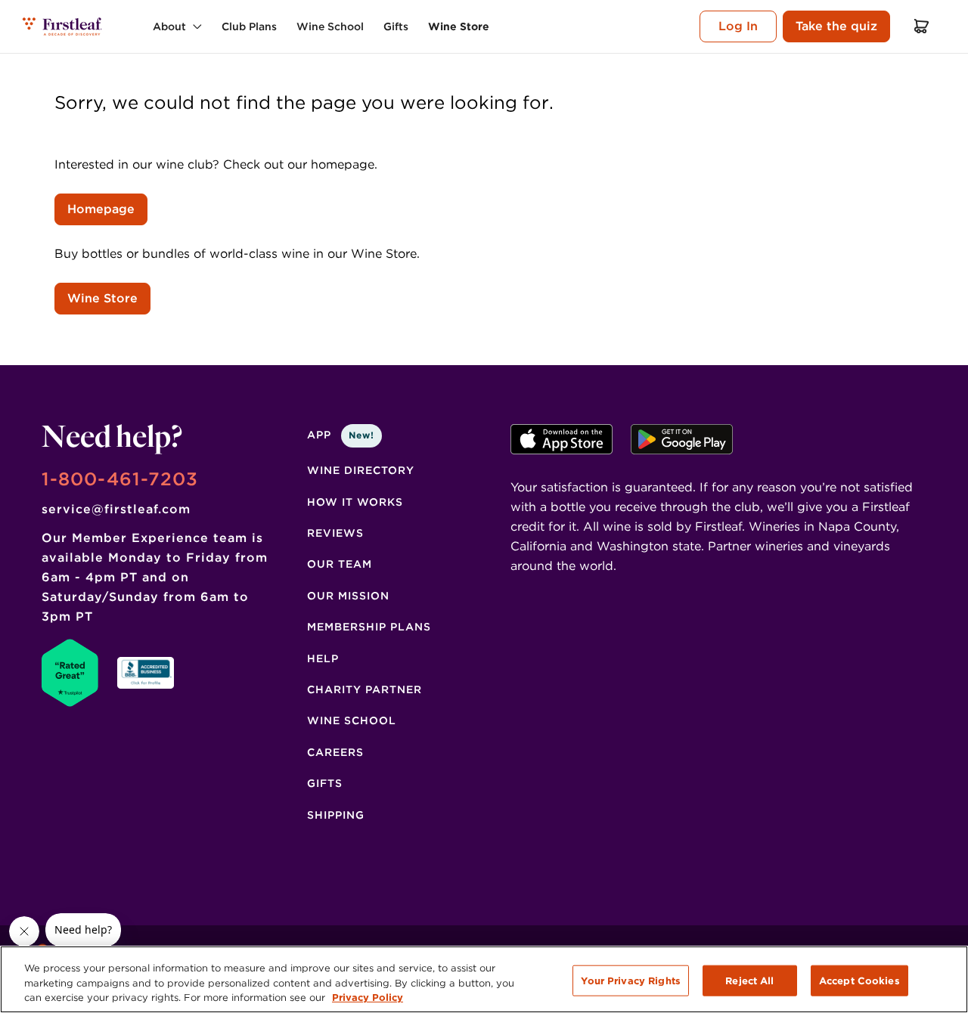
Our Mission (348, 596)
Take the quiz (836, 26)
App (340, 435)
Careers (335, 752)
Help (323, 658)
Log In (738, 26)
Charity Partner (364, 689)
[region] (484, 979)
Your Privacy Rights (630, 980)
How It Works (355, 502)
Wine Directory (360, 470)
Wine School (351, 720)
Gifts (325, 783)
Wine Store (102, 298)
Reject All (749, 980)
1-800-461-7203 (120, 479)
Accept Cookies (859, 980)
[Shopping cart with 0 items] (921, 26)
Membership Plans (369, 627)
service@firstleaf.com (116, 509)
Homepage (101, 209)
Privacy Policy (367, 997)
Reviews (335, 533)
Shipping (336, 815)
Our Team (339, 564)
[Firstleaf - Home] (63, 26)
